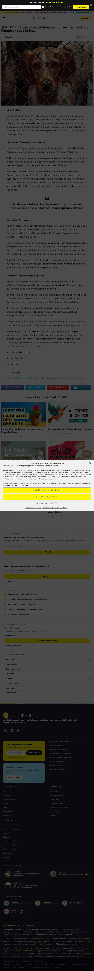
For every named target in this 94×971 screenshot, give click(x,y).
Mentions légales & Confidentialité (54, 508)
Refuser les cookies (47, 497)
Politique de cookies (33, 508)
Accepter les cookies (47, 490)
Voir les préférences (47, 504)
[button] (90, 463)
